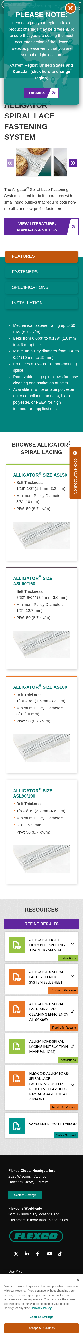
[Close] (78, 1280)
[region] (41, 1304)
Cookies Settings (41, 1317)
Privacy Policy (42, 1308)
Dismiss (37, 93)
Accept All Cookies (41, 1328)
